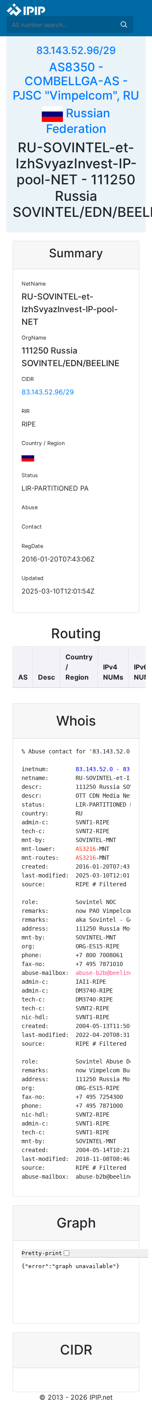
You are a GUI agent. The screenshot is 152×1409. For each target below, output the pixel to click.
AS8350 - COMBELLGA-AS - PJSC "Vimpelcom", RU (76, 81)
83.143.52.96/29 (76, 50)
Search (123, 24)
